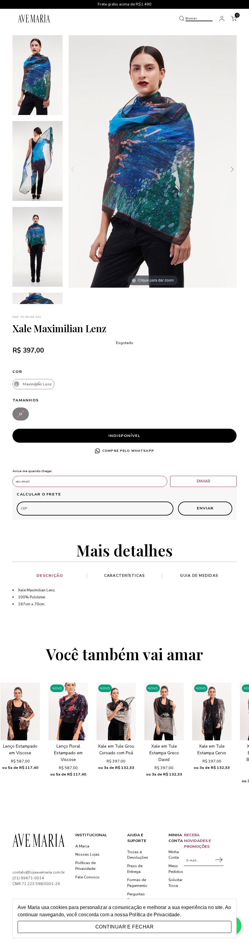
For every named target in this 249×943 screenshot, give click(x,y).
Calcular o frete (39, 494)
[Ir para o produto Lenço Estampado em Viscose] (20, 711)
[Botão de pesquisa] (181, 18)
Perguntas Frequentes (137, 896)
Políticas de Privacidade (85, 865)
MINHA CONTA (176, 837)
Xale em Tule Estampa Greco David (164, 752)
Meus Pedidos (176, 868)
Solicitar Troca (175, 882)
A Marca (82, 846)
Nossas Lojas (87, 854)
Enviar (203, 481)
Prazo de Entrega (134, 868)
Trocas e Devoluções (137, 854)
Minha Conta (174, 854)
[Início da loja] (34, 18)
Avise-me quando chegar (32, 471)
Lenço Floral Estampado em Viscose (68, 752)
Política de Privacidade (154, 914)
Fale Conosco (87, 877)
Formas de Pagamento (137, 882)
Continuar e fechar (124, 926)
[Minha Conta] (222, 18)
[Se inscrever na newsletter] (219, 860)
